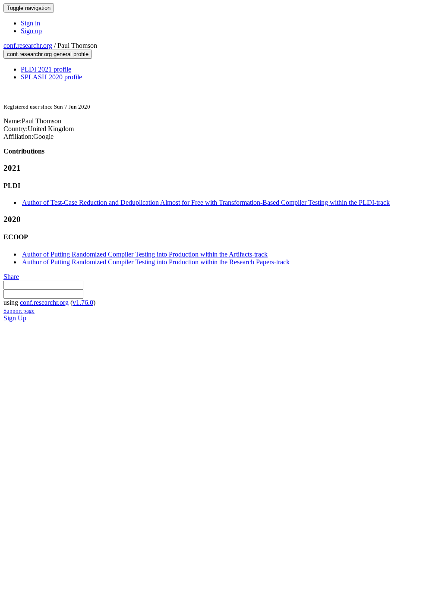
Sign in (30, 23)
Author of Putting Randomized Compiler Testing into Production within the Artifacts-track (145, 254)
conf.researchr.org (27, 45)
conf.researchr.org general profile (47, 54)
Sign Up (14, 318)
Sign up (31, 30)
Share (11, 276)
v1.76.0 (83, 302)
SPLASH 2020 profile (51, 77)
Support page (19, 310)
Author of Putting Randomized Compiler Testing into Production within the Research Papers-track (156, 262)
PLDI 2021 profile (46, 69)
